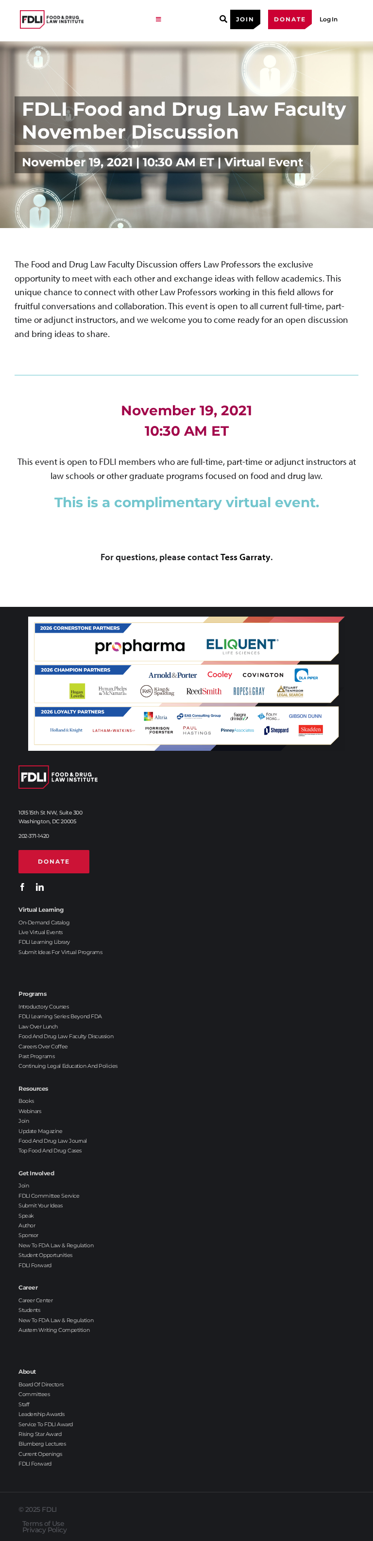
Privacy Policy (44, 1529)
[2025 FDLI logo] (83, 19)
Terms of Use (43, 1523)
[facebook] (22, 887)
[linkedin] (40, 887)
